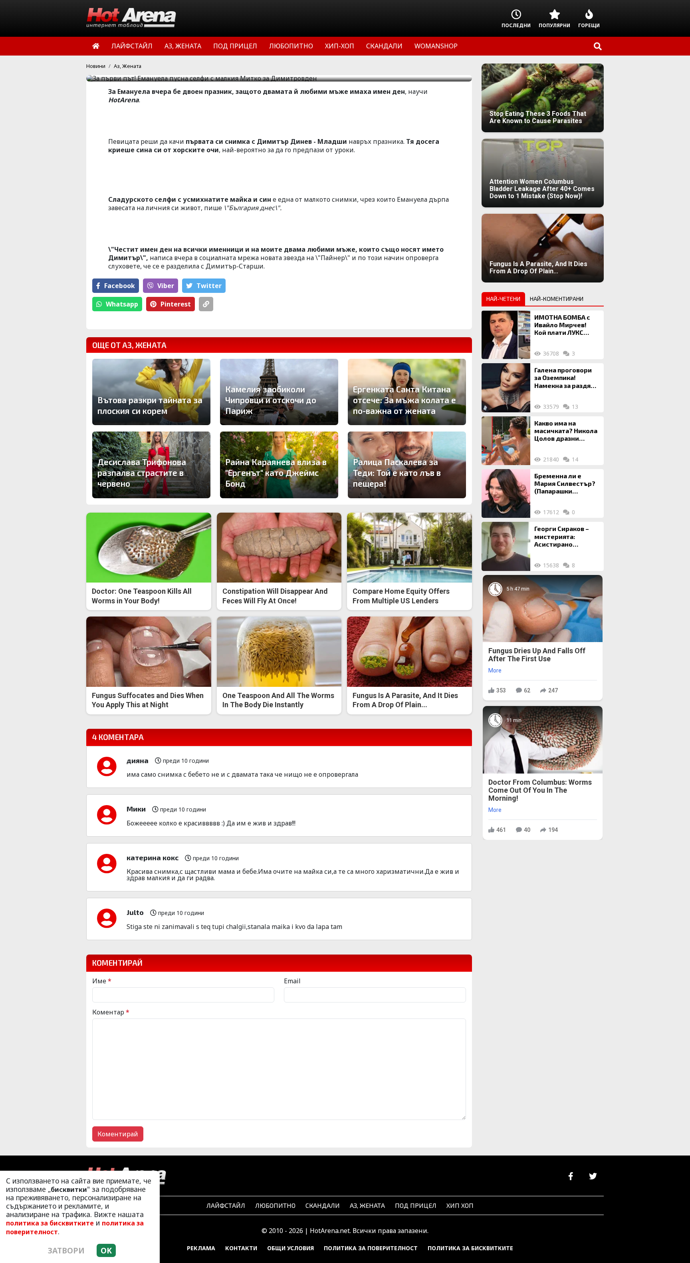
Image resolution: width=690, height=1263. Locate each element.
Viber (165, 285)
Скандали (322, 1205)
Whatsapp (122, 304)
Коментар (110, 1012)
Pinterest (176, 304)
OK (106, 1250)
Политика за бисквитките (470, 1248)
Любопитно (275, 1205)
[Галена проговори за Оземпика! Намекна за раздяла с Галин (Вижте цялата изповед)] (506, 387)
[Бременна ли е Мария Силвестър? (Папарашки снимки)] (506, 493)
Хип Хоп (460, 1205)
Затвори (66, 1250)
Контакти (241, 1248)
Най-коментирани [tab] (556, 298)
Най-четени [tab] (503, 298)
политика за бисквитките (50, 1223)
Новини (95, 66)
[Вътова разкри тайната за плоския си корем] (151, 392)
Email (292, 981)
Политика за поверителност (371, 1248)
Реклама (201, 1248)
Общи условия (290, 1248)
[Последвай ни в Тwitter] (593, 1176)
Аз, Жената (127, 66)
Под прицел (415, 1205)
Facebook (119, 285)
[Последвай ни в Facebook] (571, 1176)
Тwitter (209, 285)
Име (101, 981)
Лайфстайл (225, 1205)
